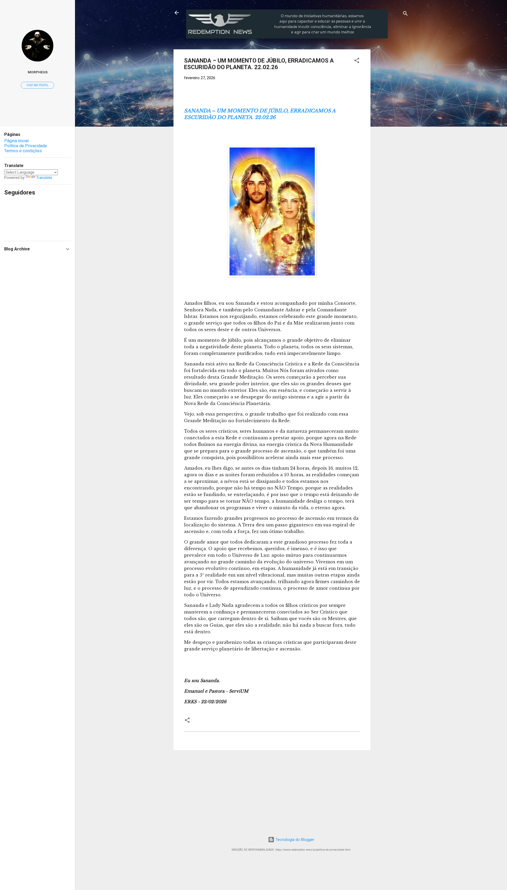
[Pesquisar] (405, 14)
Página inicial (16, 140)
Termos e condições (23, 150)
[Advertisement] (414, 82)
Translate (44, 177)
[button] (357, 61)
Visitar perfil (37, 85)
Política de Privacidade (25, 145)
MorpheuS (38, 72)
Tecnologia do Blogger (294, 839)
